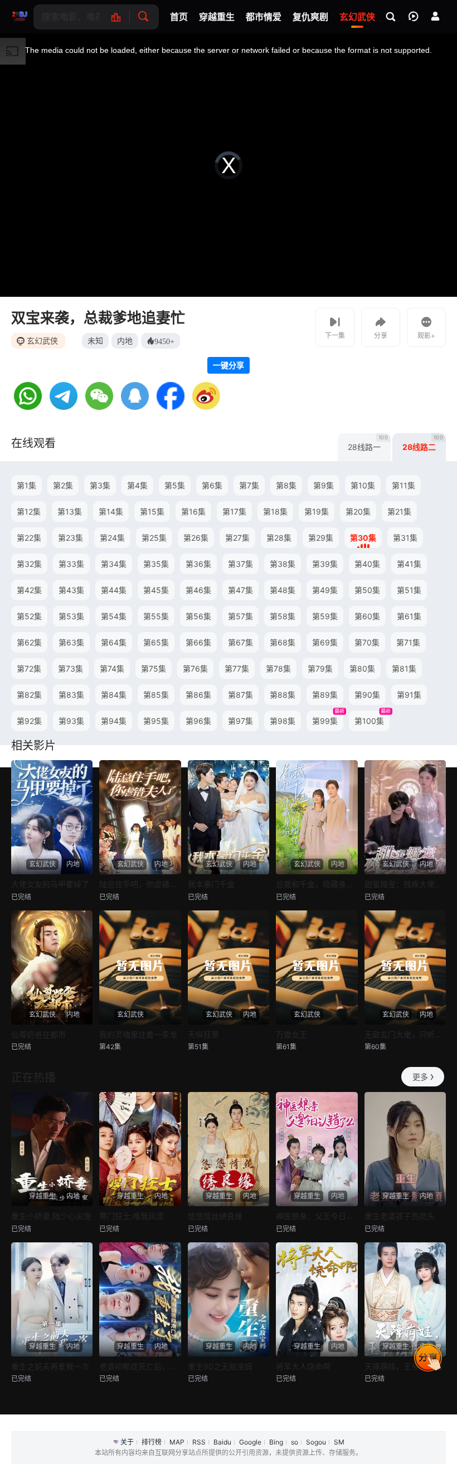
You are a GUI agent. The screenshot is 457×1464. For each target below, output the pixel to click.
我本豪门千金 (211, 884)
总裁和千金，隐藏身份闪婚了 (316, 884)
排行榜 (152, 1442)
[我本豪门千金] (228, 817)
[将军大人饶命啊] (316, 1299)
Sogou (316, 1442)
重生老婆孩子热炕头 (399, 1216)
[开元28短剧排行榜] (121, 17)
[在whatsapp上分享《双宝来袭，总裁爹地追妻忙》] (28, 407)
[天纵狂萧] (228, 967)
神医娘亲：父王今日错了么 (316, 1216)
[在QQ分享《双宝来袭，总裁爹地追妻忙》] (135, 407)
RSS (199, 1442)
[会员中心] (435, 16)
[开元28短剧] (19, 16)
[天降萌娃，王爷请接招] (405, 1299)
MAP (176, 1442)
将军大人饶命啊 (303, 1366)
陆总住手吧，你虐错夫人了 (140, 884)
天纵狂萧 (203, 1034)
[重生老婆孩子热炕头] (405, 1149)
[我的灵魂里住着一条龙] (140, 967)
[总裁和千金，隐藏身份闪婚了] (316, 817)
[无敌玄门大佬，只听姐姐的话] (405, 967)
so (294, 1442)
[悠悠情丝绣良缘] (228, 1149)
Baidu (222, 1442)
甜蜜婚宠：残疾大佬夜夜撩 (405, 884)
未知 (95, 340)
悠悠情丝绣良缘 (215, 1216)
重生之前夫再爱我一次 (50, 1366)
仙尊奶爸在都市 (38, 1034)
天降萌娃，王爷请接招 (403, 1366)
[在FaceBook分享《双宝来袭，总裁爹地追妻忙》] (170, 407)
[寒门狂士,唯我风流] (140, 1149)
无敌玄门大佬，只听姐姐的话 (405, 1034)
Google (250, 1442)
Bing (276, 1442)
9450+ (164, 341)
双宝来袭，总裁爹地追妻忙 (98, 317)
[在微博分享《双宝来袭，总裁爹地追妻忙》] (206, 407)
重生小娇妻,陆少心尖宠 (51, 1216)
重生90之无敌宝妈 (220, 1366)
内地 (125, 340)
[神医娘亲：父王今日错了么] (316, 1149)
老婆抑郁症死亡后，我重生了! (140, 1366)
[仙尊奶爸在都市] (52, 967)
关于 (127, 1442)
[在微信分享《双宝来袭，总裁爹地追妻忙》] (99, 407)
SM (339, 1442)
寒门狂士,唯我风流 (131, 1216)
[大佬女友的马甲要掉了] (52, 817)
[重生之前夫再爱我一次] (52, 1299)
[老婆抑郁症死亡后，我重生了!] (140, 1299)
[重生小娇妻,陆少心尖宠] (52, 1149)
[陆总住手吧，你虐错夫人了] (140, 817)
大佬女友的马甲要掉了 (50, 884)
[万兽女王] (316, 967)
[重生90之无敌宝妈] (228, 1299)
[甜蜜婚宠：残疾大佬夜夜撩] (405, 817)
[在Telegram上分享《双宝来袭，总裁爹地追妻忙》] (63, 407)
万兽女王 (291, 1034)
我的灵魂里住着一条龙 (138, 1034)
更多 (420, 1076)
